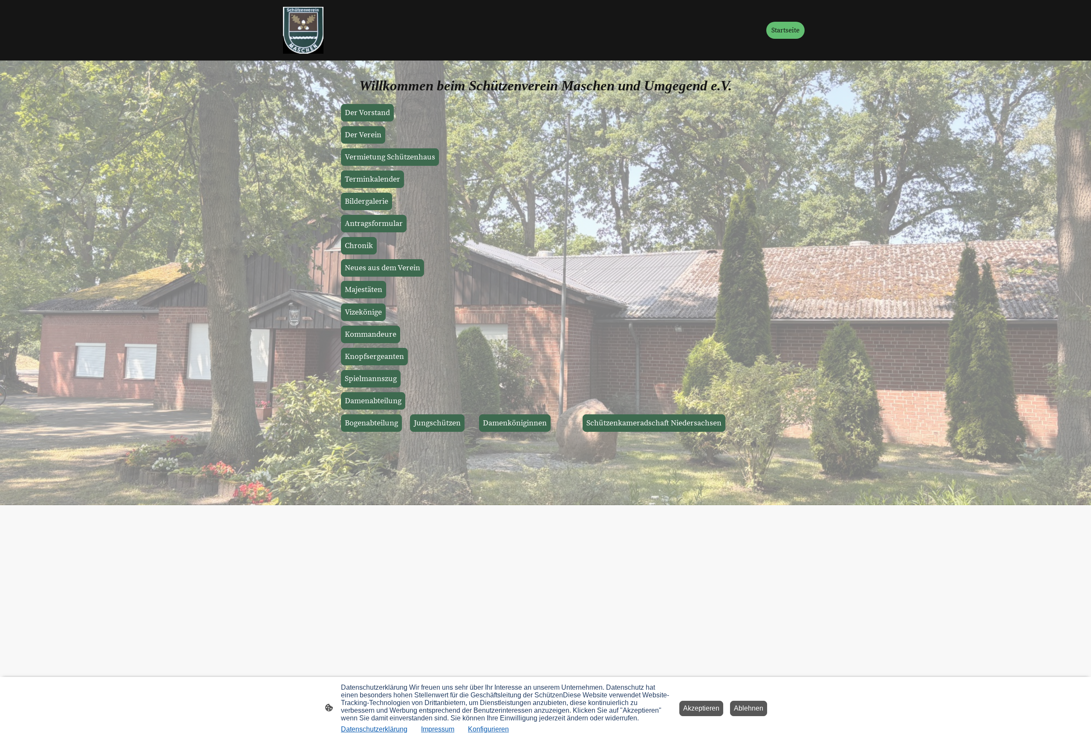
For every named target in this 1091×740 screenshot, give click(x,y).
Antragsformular (374, 223)
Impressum (437, 729)
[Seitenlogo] (303, 30)
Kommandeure (370, 334)
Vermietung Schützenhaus (390, 157)
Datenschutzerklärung (374, 729)
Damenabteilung (373, 401)
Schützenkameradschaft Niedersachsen (654, 423)
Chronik (359, 246)
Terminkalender (372, 179)
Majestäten (363, 290)
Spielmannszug (371, 379)
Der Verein (363, 135)
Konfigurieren (488, 729)
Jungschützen (437, 423)
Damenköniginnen (515, 423)
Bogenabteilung (371, 423)
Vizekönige (363, 312)
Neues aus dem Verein (382, 268)
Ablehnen (748, 708)
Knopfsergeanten (374, 356)
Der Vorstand (367, 113)
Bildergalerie (366, 201)
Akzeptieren (701, 708)
